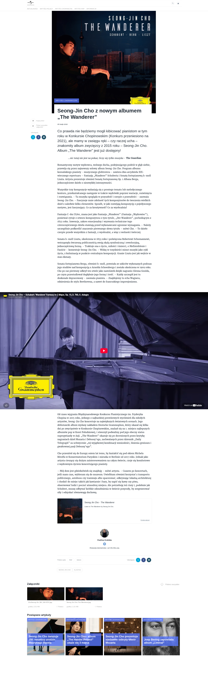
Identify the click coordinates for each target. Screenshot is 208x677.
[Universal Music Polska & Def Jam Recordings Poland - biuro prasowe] (30, 5)
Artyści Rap (79, 9)
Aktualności (32, 9)
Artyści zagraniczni (63, 9)
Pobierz (60, 606)
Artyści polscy (46, 9)
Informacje (91, 9)
